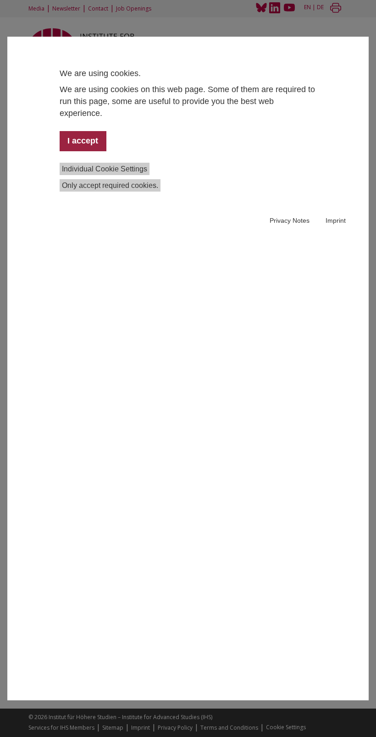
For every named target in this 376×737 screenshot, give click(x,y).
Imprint (336, 220)
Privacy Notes (290, 220)
